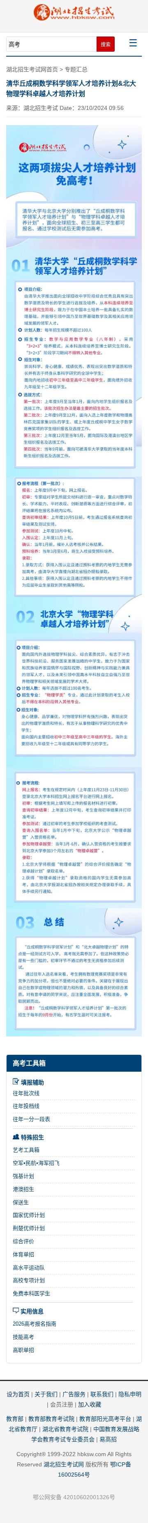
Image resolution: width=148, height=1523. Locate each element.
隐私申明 (129, 1394)
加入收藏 (89, 1404)
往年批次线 (26, 1093)
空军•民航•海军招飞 (36, 1163)
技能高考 (23, 1337)
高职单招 (23, 1350)
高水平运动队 (29, 1268)
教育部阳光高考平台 (105, 1419)
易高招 (108, 1439)
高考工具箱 (29, 1063)
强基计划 (23, 1176)
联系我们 (101, 1394)
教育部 (14, 1419)
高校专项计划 (29, 1280)
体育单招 (23, 1254)
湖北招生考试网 (64, 1464)
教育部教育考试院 (51, 1419)
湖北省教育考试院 (65, 1429)
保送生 (21, 1202)
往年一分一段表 (31, 1119)
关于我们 (46, 1394)
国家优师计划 (29, 1215)
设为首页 (18, 1394)
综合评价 (23, 1241)
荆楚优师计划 (29, 1228)
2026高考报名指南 (34, 1324)
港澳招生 (23, 1189)
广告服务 (74, 1394)
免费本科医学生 (31, 1293)
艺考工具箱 (26, 1150)
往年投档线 (26, 1106)
